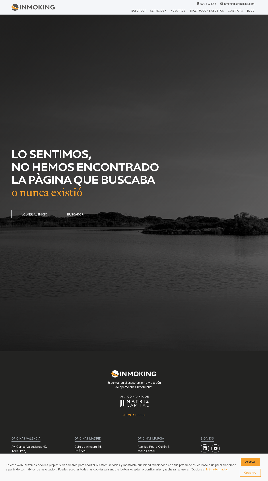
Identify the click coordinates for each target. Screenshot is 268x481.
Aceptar (250, 461)
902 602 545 (208, 3)
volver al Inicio (34, 214)
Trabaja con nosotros (206, 10)
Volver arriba (134, 415)
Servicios (157, 10)
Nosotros (177, 10)
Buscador (138, 10)
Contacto (235, 10)
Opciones (250, 472)
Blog (251, 10)
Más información (217, 469)
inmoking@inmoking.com (239, 3)
